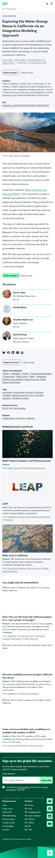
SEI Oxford (29, 819)
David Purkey (8, 62)
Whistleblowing (9, 815)
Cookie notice (8, 822)
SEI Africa (29, 805)
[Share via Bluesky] (3, 352)
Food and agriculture (25, 635)
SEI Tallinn (29, 822)
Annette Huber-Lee (36, 59)
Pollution (9, 519)
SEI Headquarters (32, 812)
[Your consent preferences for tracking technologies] (50, 853)
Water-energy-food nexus (34, 468)
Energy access (25, 516)
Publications (11, 8)
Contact (6, 829)
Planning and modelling (40, 516)
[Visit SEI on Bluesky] (50, 801)
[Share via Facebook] (8, 352)
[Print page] (22, 352)
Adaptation (12, 635)
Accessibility (8, 826)
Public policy (16, 638)
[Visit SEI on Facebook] (50, 809)
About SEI (7, 812)
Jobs (4, 805)
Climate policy (13, 516)
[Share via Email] (17, 352)
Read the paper (10, 72)
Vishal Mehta (20, 59)
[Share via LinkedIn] (13, 352)
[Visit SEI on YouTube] (50, 824)
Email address (9, 773)
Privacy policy (8, 819)
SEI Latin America (33, 815)
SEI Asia (28, 808)
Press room (7, 808)
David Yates (7, 59)
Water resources (14, 468)
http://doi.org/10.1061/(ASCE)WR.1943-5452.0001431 (25, 105)
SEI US (28, 826)
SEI (3, 8)
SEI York (28, 829)
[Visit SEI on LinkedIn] (50, 816)
